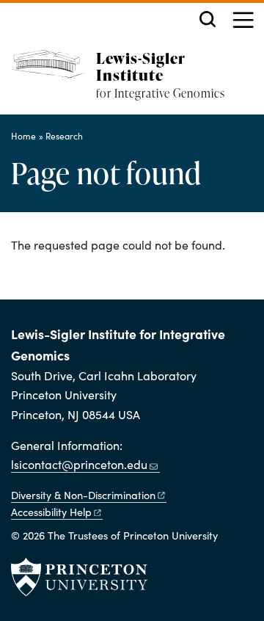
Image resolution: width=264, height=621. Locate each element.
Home (23, 136)
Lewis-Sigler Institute (141, 66)
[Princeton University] (79, 577)
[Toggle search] (207, 19)
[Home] (53, 82)
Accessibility (51, 511)
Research (64, 136)
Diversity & (83, 494)
